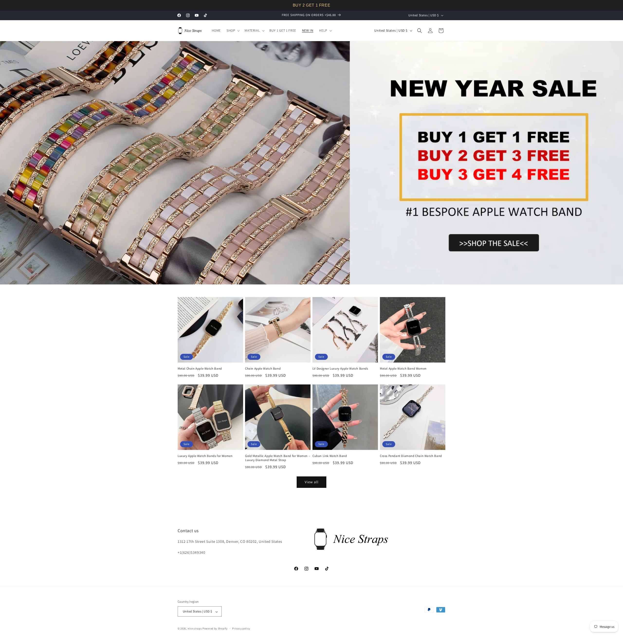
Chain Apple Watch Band (263, 369)
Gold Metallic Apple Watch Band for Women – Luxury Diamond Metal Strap (277, 458)
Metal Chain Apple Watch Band (200, 369)
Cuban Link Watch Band (329, 456)
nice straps (195, 628)
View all (312, 482)
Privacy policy (241, 628)
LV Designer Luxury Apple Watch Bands (340, 369)
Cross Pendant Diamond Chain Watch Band (411, 456)
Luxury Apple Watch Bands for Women (205, 456)
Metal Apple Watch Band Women (403, 369)
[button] (233, 30)
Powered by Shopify (215, 628)
